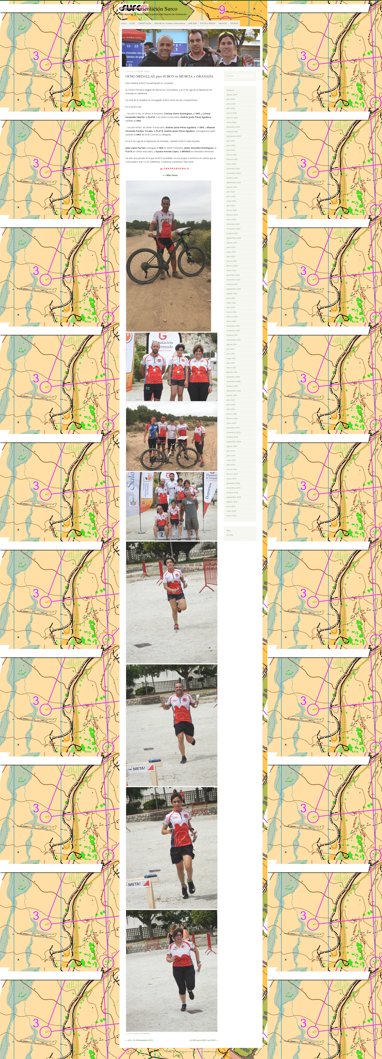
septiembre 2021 (234, 340)
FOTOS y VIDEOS (207, 23)
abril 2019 (231, 465)
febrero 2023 (232, 266)
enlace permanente (142, 1033)
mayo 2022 (231, 303)
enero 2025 (231, 164)
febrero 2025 (232, 159)
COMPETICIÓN (144, 23)
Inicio (123, 23)
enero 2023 (231, 270)
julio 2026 (231, 99)
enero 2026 (231, 122)
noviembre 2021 (233, 330)
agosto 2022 (232, 293)
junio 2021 (231, 353)
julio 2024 (231, 191)
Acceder (230, 535)
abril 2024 (231, 205)
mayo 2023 (231, 252)
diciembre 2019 (233, 427)
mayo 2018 (231, 511)
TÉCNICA (234, 23)
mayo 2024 (231, 201)
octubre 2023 (232, 233)
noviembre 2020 (233, 381)
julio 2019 (231, 451)
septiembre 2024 (234, 182)
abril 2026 (231, 108)
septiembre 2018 (234, 497)
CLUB (132, 23)
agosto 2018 (232, 502)
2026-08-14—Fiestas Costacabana (169, 23)
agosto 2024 (232, 187)
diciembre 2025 (233, 127)
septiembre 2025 (234, 136)
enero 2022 (231, 321)
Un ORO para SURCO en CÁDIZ (204, 1040)
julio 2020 (231, 400)
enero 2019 (231, 478)
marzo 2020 (232, 414)
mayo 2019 (231, 460)
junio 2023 (231, 247)
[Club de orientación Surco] (191, 48)
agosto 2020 (232, 395)
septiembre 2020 (234, 390)
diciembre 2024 (233, 168)
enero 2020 (231, 423)
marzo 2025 (232, 154)
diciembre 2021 (233, 326)
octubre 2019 (232, 437)
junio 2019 (231, 455)
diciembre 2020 (233, 377)
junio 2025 (231, 145)
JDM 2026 (192, 23)
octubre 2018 (232, 492)
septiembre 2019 (234, 441)
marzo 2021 (232, 367)
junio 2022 (231, 298)
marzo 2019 (232, 469)
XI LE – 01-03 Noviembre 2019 (139, 1040)
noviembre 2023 (233, 229)
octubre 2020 (232, 386)
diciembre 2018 (233, 483)
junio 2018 (231, 506)
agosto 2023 (232, 242)
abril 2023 (231, 256)
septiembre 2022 (234, 289)
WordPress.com (210, 1051)
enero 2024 (231, 219)
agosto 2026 (232, 94)
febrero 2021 (232, 372)
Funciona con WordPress (175, 1051)
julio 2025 (231, 141)
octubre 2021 (232, 335)
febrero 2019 (232, 474)
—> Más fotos (170, 175)
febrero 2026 (232, 117)
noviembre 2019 (233, 432)
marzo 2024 (232, 210)
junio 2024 (231, 196)
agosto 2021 (232, 344)
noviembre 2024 (233, 173)
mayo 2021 (231, 358)
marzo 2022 (232, 312)
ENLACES (223, 23)
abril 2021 (231, 363)
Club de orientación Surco (148, 8)
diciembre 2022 (233, 275)
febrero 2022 (232, 316)
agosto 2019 (232, 446)
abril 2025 (231, 150)
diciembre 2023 (233, 224)
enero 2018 (231, 515)
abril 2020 (231, 409)
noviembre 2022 (233, 279)
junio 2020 (231, 404)
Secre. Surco (144, 71)
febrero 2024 (232, 215)
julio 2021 (231, 349)
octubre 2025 (232, 131)
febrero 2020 (232, 418)
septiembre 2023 (234, 238)
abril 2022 (231, 307)
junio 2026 (231, 104)
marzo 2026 (232, 113)
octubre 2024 (232, 178)
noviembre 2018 (233, 488)
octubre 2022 (232, 284)
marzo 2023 (232, 261)
